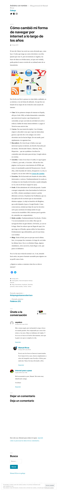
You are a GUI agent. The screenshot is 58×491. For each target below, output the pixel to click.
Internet (12, 282)
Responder (18, 342)
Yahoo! (29, 286)
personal (12, 286)
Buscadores (18, 284)
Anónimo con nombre (18, 6)
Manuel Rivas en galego (17, 473)
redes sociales (19, 286)
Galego (13, 10)
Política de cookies (49, 487)
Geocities (30, 284)
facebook (24, 284)
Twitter (25, 286)
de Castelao (38, 174)
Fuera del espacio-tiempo (25, 280)
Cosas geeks (15, 280)
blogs (13, 284)
